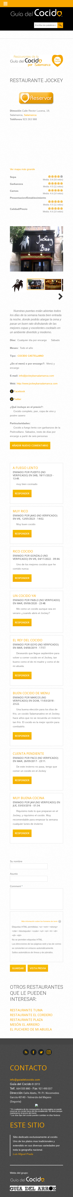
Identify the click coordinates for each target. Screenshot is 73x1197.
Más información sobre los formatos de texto (39, 921)
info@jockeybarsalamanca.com (36, 375)
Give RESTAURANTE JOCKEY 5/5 (61, 176)
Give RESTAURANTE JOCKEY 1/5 (49, 176)
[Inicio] (36, 13)
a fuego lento (25, 468)
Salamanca (30, 115)
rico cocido (23, 551)
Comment (16, 886)
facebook (33, 1052)
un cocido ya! (24, 596)
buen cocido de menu (31, 693)
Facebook (19, 391)
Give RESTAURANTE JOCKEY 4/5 (58, 176)
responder (22, 493)
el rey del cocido (27, 640)
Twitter (17, 399)
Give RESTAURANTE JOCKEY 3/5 (55, 176)
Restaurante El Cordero (31, 1015)
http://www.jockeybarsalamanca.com (37, 383)
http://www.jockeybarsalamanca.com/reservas (36, 98)
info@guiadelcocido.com (25, 1079)
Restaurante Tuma (26, 1010)
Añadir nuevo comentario (30, 445)
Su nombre (16, 861)
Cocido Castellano (31, 355)
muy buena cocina (28, 798)
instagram (49, 1052)
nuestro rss (26, 1052)
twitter (41, 1052)
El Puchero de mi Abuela (31, 1029)
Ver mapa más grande (22, 169)
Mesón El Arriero (25, 1024)
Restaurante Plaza (26, 1020)
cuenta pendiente (28, 753)
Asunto (14, 873)
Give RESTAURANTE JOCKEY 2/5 (52, 176)
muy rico (20, 511)
